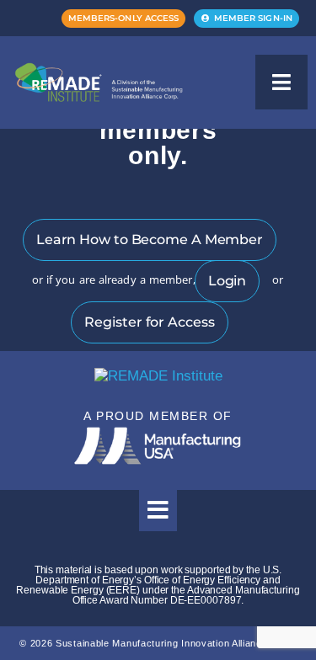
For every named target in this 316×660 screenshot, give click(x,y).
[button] (281, 82)
